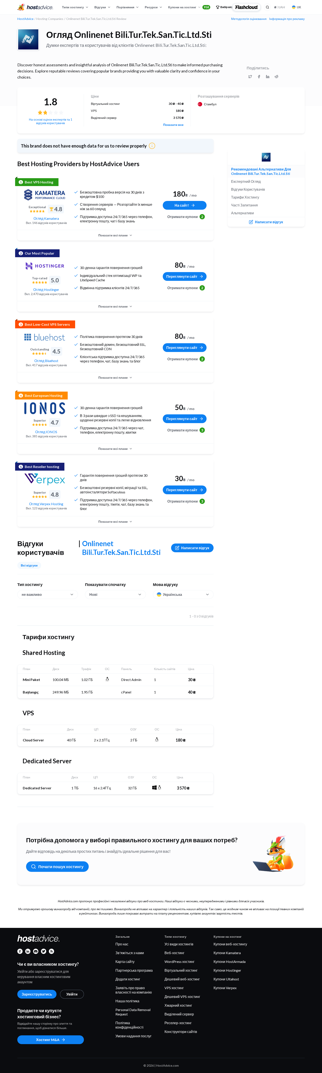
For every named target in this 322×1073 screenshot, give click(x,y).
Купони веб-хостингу (230, 944)
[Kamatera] (44, 195)
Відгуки (100, 7)
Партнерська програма (134, 970)
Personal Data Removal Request (132, 1012)
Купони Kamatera (227, 953)
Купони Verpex (225, 988)
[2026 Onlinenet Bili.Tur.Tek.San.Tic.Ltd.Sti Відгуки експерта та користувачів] (250, 76)
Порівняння (125, 7)
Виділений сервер (179, 1014)
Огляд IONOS (46, 432)
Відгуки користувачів (248, 189)
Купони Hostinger (227, 970)
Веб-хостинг (174, 953)
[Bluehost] (44, 337)
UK (299, 7)
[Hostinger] (44, 266)
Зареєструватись (37, 994)
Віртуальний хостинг (181, 970)
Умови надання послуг (133, 1036)
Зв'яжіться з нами (129, 953)
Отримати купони (185, 217)
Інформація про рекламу (287, 19)
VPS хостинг (174, 988)
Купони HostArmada (230, 961)
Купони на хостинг (188, 7)
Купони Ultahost (226, 979)
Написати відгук (195, 548)
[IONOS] (44, 408)
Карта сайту (124, 961)
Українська (172, 594)
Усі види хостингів (179, 944)
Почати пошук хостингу (60, 866)
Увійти (72, 994)
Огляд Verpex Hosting (46, 504)
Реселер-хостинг (178, 1023)
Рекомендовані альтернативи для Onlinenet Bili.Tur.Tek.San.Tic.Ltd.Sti (261, 171)
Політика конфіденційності (129, 1025)
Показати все (173, 125)
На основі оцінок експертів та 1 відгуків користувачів (50, 121)
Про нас (121, 944)
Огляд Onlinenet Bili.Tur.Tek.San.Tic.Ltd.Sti (129, 34)
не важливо (32, 594)
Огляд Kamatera (46, 218)
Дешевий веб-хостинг (182, 979)
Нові (93, 594)
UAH (279, 7)
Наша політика (127, 1001)
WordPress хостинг (180, 961)
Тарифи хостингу (245, 197)
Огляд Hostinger (46, 289)
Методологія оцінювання (249, 19)
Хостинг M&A (47, 1040)
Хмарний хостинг (178, 1005)
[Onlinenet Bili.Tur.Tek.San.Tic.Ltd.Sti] (28, 39)
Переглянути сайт (181, 276)
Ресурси (151, 7)
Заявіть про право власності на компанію (133, 990)
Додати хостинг (127, 979)
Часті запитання (244, 205)
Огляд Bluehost (46, 361)
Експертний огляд (246, 181)
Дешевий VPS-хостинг (182, 996)
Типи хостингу (73, 7)
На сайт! (182, 205)
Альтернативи (242, 213)
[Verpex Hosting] (44, 479)
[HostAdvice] (35, 7)
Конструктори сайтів (181, 1031)
